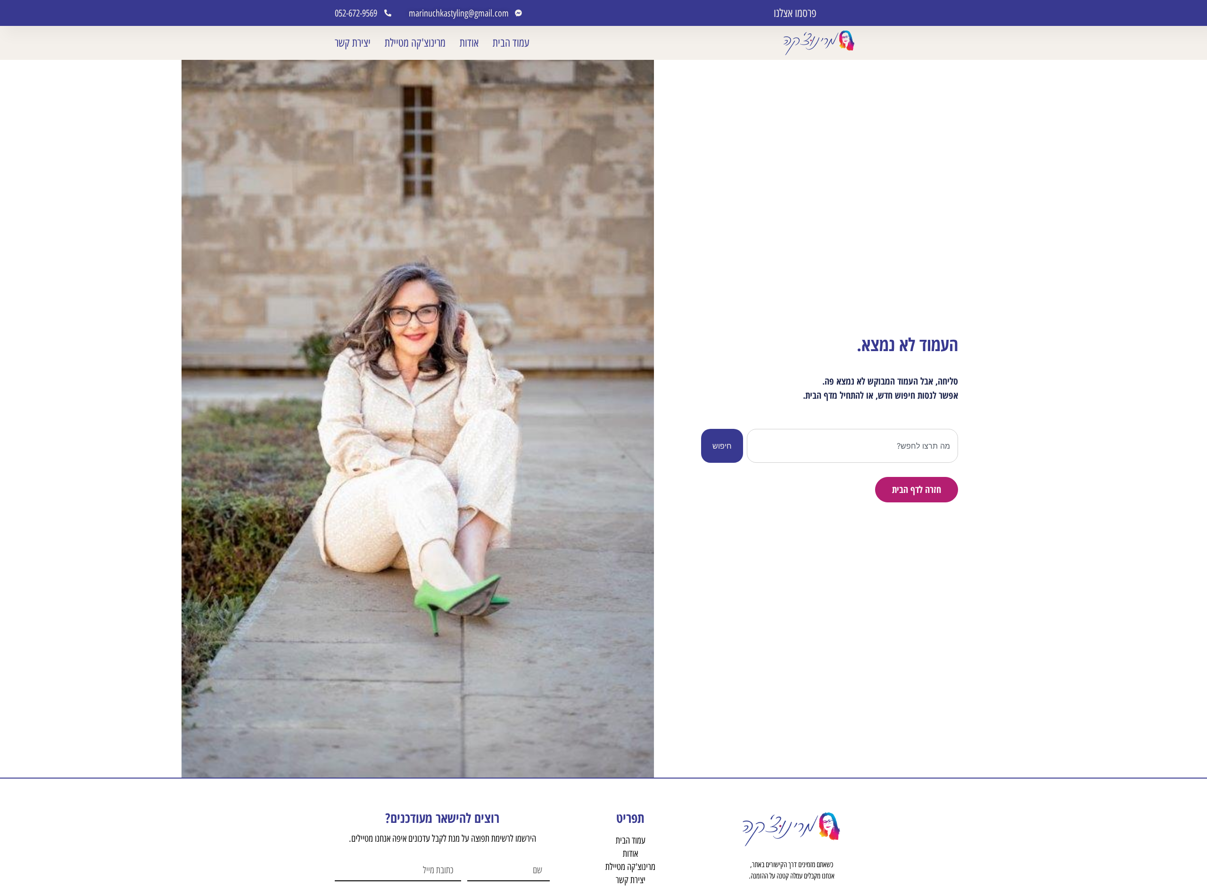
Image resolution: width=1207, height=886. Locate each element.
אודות (469, 42)
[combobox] (852, 446)
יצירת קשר (353, 42)
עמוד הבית (511, 42)
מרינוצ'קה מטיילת (415, 42)
